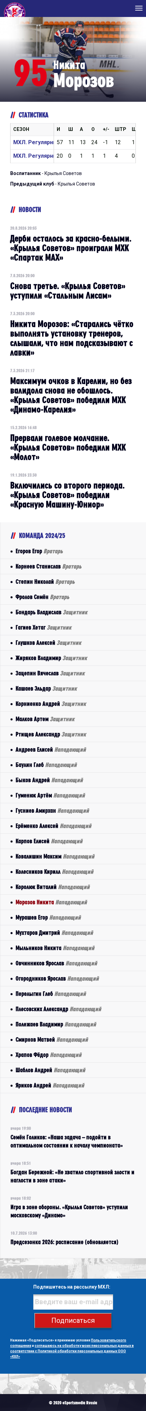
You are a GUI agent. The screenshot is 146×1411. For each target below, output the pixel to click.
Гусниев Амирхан (52, 810)
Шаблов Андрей (50, 1070)
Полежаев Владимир (56, 1024)
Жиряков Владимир (51, 658)
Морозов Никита (51, 902)
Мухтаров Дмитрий (54, 932)
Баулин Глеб (46, 764)
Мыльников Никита (55, 948)
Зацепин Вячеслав (50, 673)
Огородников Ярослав (57, 978)
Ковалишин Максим (55, 856)
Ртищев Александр (51, 734)
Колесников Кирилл (54, 871)
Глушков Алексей (48, 642)
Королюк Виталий (53, 887)
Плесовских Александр (58, 1009)
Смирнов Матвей (52, 1039)
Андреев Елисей (51, 749)
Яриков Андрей (50, 1085)
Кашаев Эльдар (46, 688)
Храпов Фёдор (48, 1054)
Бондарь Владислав (51, 612)
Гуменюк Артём (50, 795)
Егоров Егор (39, 551)
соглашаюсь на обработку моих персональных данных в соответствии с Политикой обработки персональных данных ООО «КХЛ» (72, 1351)
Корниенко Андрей (51, 703)
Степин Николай (45, 581)
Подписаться (73, 1320)
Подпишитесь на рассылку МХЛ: (71, 1287)
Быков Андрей (49, 780)
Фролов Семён (42, 597)
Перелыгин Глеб (51, 993)
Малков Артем (45, 719)
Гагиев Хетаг (43, 627)
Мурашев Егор (48, 917)
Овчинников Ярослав (56, 963)
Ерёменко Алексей (53, 826)
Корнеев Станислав (48, 566)
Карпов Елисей (49, 841)
